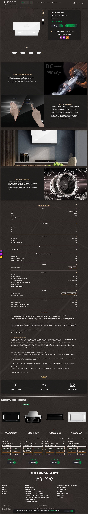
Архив (4, 493)
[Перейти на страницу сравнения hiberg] (77, 3)
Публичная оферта (30, 499)
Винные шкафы (60, 495)
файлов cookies (52, 510)
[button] (26, 47)
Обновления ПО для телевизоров (34, 491)
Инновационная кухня (9, 6)
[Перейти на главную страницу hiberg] (10, 2)
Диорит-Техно (48, 507)
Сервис (53, 2)
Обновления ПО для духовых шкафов (34, 493)
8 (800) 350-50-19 (10, 4)
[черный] (43, 23)
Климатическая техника (63, 493)
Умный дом (59, 491)
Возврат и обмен (29, 487)
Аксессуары (60, 497)
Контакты (58, 2)
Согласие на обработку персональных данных (37, 497)
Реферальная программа (31, 501)
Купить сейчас (71, 26)
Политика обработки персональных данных (36, 495)
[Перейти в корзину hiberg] (83, 3)
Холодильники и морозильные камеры (67, 485)
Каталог (26, 2)
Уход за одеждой (61, 487)
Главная (4, 485)
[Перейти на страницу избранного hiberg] (80, 2)
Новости (37, 2)
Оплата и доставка (47, 2)
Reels (41, 2)
